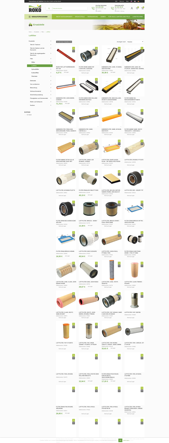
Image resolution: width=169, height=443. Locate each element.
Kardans (32, 105)
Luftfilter (34, 65)
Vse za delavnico (35, 84)
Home (30, 32)
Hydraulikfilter (35, 69)
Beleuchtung (33, 87)
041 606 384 (99, 7)
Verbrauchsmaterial (35, 91)
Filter (31, 58)
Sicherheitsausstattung (36, 94)
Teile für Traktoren (35, 44)
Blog (127, 1)
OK (120, 440)
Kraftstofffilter (35, 72)
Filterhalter (34, 76)
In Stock (29, 115)
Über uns (122, 1)
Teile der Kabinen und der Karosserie (37, 49)
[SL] (131, 1)
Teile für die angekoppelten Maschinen (37, 54)
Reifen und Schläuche (36, 101)
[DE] (138, 1)
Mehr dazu (126, 440)
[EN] (135, 1)
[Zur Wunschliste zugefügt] (73, 51)
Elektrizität (33, 80)
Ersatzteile (32, 41)
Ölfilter (33, 62)
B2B (116, 1)
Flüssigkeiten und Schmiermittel (39, 98)
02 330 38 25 (119, 7)
